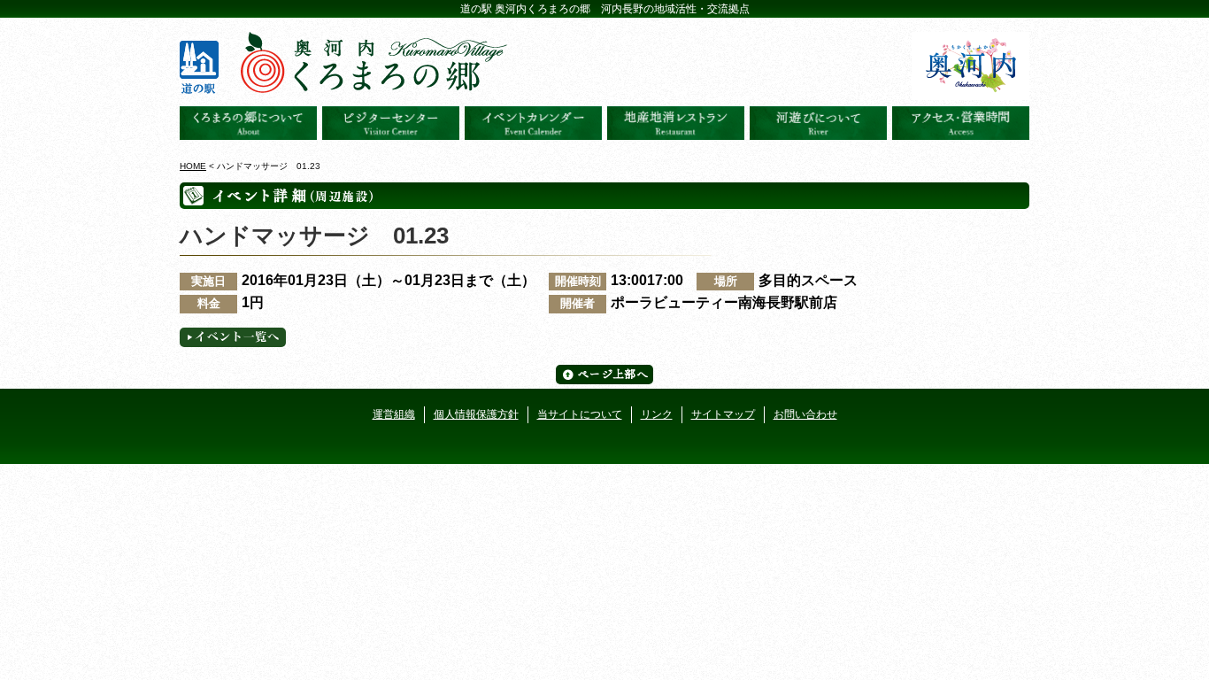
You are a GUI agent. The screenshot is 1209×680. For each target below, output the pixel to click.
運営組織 (394, 414)
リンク (657, 414)
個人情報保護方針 (476, 414)
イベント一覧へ (233, 337)
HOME (193, 166)
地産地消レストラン (675, 123)
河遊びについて (818, 123)
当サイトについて (579, 414)
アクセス (960, 123)
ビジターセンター (390, 123)
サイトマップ (723, 414)
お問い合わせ (805, 414)
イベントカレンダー (533, 123)
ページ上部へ (604, 374)
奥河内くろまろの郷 (248, 123)
